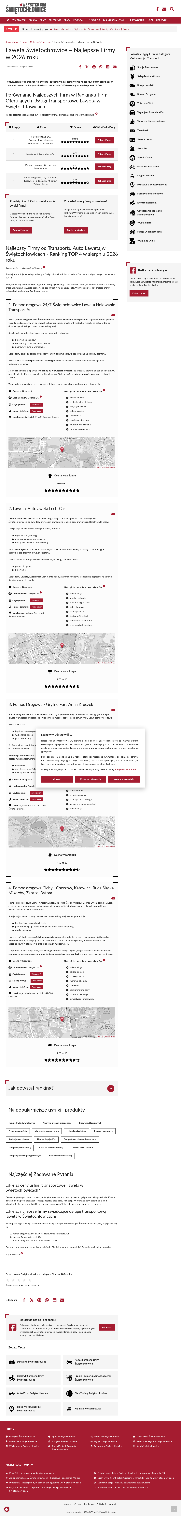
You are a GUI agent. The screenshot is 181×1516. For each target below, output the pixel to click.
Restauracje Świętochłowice (108, 1446)
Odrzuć (57, 779)
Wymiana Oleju (146, 241)
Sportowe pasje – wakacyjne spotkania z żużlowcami (124, 1483)
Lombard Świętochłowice (106, 1437)
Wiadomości (19, 20)
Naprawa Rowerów (148, 166)
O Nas (77, 1504)
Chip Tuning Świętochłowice (91, 1393)
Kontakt (68, 1504)
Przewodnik (137, 20)
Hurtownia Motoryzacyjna (152, 184)
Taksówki (142, 130)
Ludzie (150, 20)
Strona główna (12, 42)
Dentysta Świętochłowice (22, 1437)
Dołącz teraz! (139, 293)
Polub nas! (107, 1327)
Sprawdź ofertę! (21, 230)
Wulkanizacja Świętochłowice (24, 1446)
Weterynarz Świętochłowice (23, 1441)
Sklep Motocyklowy (148, 76)
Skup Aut (142, 148)
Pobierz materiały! (76, 230)
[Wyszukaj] (171, 8)
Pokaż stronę (37, 981)
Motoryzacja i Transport (40, 42)
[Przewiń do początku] (174, 1509)
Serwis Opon (144, 157)
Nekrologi (94, 20)
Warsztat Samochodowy (151, 121)
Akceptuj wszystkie (124, 779)
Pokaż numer (37, 411)
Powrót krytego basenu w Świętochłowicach (31, 1473)
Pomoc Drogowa (146, 94)
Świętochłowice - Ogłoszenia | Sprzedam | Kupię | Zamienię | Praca (91, 29)
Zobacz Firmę (104, 140)
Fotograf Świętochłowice (64, 1441)
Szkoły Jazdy (144, 139)
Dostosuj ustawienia (90, 779)
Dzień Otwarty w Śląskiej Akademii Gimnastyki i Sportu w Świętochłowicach (136, 1478)
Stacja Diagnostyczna (149, 232)
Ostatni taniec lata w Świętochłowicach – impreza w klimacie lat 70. (131, 1473)
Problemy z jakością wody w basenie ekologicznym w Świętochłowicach (45, 1483)
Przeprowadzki (145, 85)
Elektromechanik (147, 203)
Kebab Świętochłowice (147, 1446)
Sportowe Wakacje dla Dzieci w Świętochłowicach (123, 1487)
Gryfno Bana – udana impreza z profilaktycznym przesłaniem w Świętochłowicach (40, 1489)
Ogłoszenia (55, 20)
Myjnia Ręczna (145, 175)
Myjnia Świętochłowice (88, 1408)
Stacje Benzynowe (147, 67)
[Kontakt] (164, 9)
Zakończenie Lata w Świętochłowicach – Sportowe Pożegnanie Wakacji (44, 1478)
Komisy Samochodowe (150, 193)
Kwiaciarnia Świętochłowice (150, 1437)
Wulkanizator (144, 223)
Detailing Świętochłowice (31, 1362)
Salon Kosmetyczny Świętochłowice (154, 1441)
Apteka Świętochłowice (63, 1437)
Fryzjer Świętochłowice (105, 1441)
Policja (33, 20)
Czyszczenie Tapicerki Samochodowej (149, 213)
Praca (67, 20)
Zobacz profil (36, 404)
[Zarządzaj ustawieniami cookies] (6, 1509)
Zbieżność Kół (145, 103)
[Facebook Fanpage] (156, 9)
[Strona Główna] (8, 20)
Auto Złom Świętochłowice (32, 1393)
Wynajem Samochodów (150, 112)
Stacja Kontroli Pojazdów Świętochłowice (64, 1448)
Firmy (43, 20)
